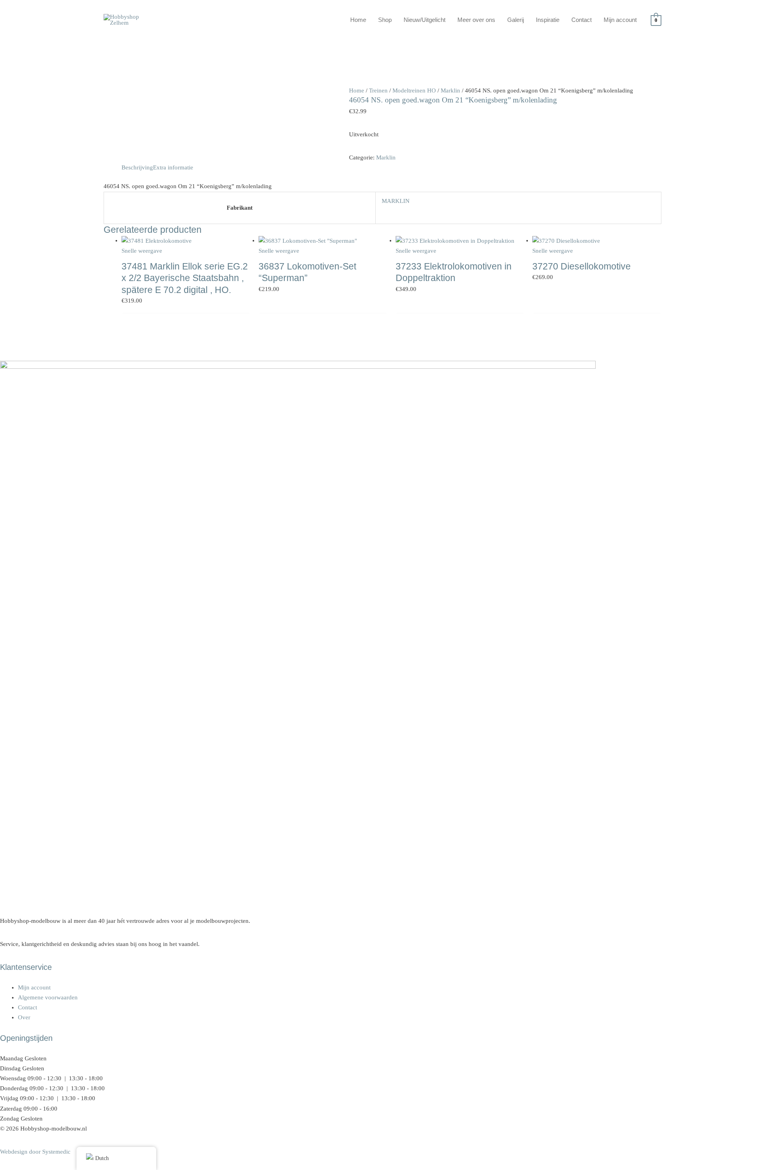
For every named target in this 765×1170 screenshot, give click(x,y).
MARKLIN (396, 201)
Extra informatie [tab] (173, 167)
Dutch (102, 1158)
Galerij (515, 19)
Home (358, 19)
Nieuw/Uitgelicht (424, 19)
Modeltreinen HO (414, 90)
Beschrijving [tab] (137, 167)
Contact (581, 19)
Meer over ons (476, 19)
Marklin (450, 90)
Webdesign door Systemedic (35, 1151)
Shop (385, 19)
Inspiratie (547, 19)
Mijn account (620, 19)
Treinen (378, 90)
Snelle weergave (142, 251)
